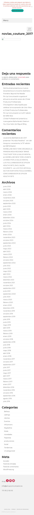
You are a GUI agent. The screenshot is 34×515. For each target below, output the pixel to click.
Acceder (6, 461)
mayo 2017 (7, 373)
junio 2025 (7, 206)
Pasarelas (7, 438)
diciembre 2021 (8, 280)
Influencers (8, 425)
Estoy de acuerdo (17, 10)
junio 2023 (7, 246)
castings (7, 415)
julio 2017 (6, 367)
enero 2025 (7, 215)
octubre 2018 (8, 339)
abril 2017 (6, 376)
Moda (6, 431)
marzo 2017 (7, 379)
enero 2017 (7, 384)
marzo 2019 (7, 331)
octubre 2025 (8, 200)
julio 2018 (6, 345)
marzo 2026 (7, 192)
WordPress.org (8, 469)
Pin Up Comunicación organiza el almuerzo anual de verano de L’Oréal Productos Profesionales (16, 99)
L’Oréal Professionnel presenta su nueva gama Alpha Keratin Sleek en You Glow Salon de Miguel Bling (16, 121)
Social (6, 444)
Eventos (7, 421)
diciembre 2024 (9, 217)
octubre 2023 (8, 240)
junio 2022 (7, 268)
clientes (7, 418)
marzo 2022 (7, 277)
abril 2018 (6, 353)
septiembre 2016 (9, 396)
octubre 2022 (8, 260)
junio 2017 (7, 370)
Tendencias (8, 448)
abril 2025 (6, 209)
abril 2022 (6, 274)
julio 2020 (6, 297)
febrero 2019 (7, 333)
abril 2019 (6, 328)
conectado (21, 77)
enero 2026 (7, 195)
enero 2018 (7, 356)
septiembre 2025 (9, 203)
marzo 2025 (7, 212)
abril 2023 (6, 251)
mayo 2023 (7, 249)
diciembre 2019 (8, 308)
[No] (32, 7)
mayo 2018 (7, 350)
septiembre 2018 (9, 342)
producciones (9, 441)
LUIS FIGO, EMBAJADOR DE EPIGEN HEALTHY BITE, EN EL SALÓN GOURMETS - (16, 165)
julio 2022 (6, 266)
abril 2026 (6, 189)
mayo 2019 (7, 325)
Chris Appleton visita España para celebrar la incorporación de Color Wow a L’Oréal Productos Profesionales (17, 107)
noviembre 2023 (9, 237)
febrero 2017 (7, 381)
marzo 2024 (7, 229)
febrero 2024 (8, 232)
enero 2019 (7, 336)
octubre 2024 (8, 220)
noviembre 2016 (9, 390)
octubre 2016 (8, 393)
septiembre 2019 (9, 316)
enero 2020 (7, 305)
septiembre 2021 (9, 288)
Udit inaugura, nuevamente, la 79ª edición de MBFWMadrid (17, 143)
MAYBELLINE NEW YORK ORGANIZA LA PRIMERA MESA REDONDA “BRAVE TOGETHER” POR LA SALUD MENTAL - (17, 151)
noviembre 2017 (9, 359)
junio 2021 (7, 291)
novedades (8, 434)
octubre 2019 (8, 314)
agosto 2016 (7, 398)
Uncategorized (9, 451)
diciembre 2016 (8, 387)
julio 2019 (6, 319)
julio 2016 (6, 401)
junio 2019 (7, 322)
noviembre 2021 (9, 282)
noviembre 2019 (9, 311)
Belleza (7, 411)
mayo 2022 (7, 271)
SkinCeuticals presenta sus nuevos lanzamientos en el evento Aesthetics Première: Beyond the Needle (16, 90)
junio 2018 (7, 348)
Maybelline (8, 428)
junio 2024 (7, 223)
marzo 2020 (7, 299)
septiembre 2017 (9, 364)
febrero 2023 (8, 257)
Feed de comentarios (10, 467)
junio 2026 (7, 186)
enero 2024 (7, 234)
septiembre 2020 (9, 294)
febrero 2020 (8, 302)
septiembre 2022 (9, 263)
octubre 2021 (8, 285)
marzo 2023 (7, 254)
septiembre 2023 (9, 243)
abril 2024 (6, 226)
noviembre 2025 (9, 198)
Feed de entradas (9, 464)
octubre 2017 (8, 362)
